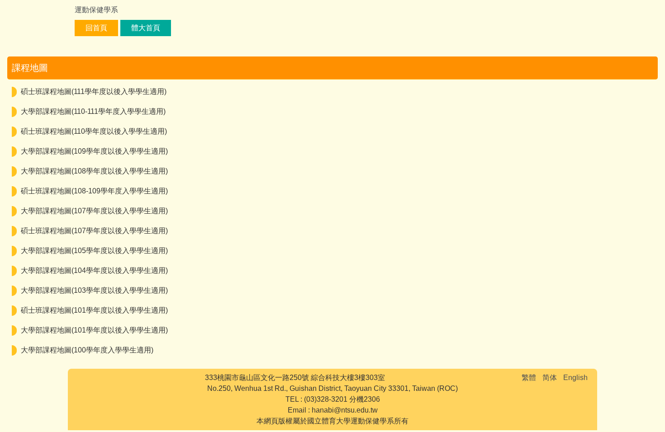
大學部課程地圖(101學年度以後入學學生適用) (94, 330)
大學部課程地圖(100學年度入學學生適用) (87, 350)
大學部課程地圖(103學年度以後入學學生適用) (94, 290)
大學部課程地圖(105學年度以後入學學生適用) (94, 250)
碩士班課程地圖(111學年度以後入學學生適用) (93, 91)
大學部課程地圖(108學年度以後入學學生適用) (94, 171)
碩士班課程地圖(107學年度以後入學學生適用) (94, 231)
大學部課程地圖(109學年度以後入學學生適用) (94, 151)
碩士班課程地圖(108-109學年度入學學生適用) (94, 191)
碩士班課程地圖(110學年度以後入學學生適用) (94, 131)
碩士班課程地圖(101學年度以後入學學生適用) (94, 310)
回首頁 (96, 28)
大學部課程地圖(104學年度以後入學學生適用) (94, 270)
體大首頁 (145, 28)
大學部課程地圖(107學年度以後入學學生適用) (94, 211)
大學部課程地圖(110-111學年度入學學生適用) (93, 111)
